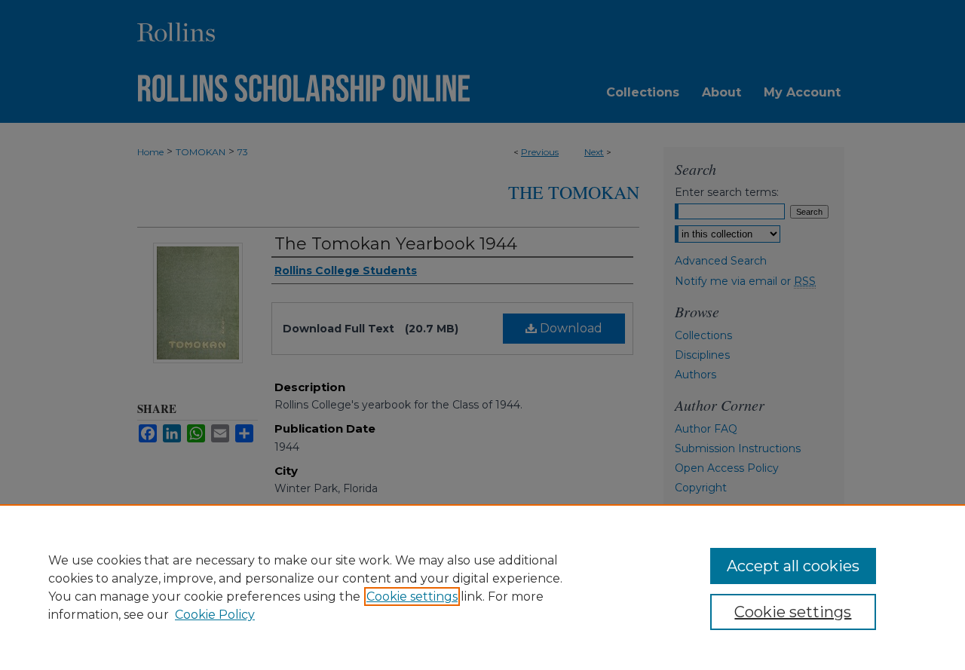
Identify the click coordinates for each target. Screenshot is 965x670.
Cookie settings (412, 596)
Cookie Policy (215, 614)
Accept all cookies (793, 566)
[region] (482, 587)
